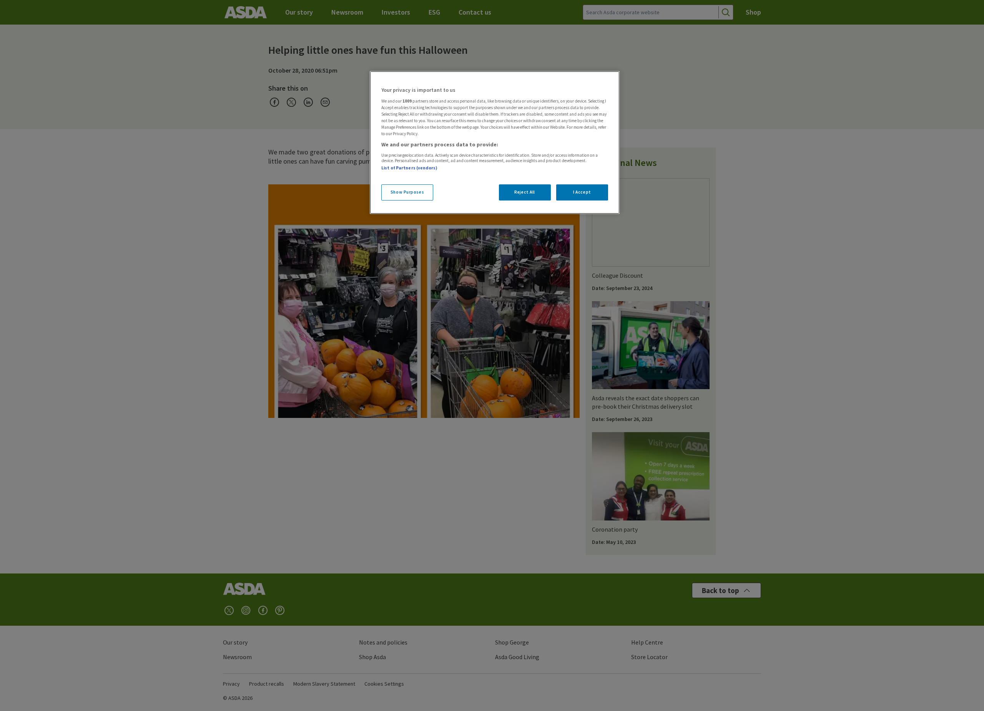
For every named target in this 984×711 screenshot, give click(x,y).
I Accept (582, 192)
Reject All (524, 192)
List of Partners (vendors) (409, 168)
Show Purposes (407, 192)
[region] (495, 142)
